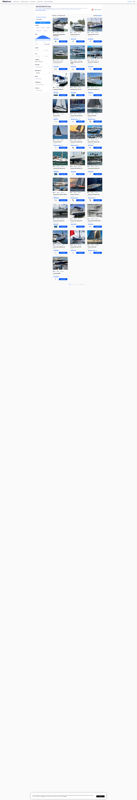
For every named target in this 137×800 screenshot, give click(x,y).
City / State (43, 27)
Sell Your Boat (40, 1)
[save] (66, 19)
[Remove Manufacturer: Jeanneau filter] (45, 17)
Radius (48, 27)
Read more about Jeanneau (41, 10)
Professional (32, 1)
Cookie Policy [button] (43, 796)
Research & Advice (25, 1)
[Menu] (133, 1)
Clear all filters (39, 19)
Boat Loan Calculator (48, 1)
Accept (100, 796)
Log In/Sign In (129, 1)
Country (37, 27)
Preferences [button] (65, 796)
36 (81, 284)
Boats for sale (16, 1)
